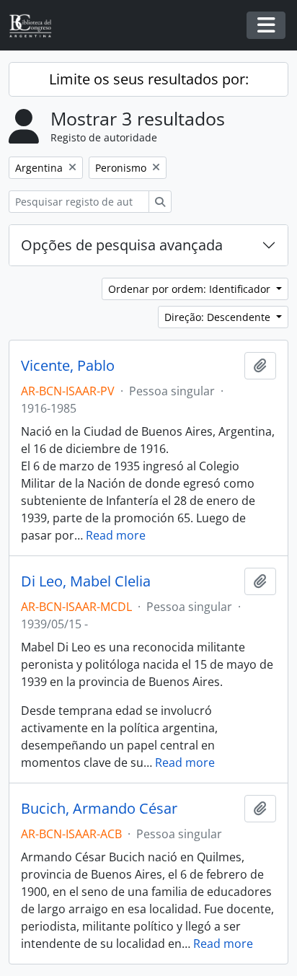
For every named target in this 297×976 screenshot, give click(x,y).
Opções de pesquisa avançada (122, 245)
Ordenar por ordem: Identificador (190, 289)
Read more (116, 535)
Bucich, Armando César (99, 808)
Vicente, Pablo (68, 365)
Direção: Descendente (218, 317)
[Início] (36, 25)
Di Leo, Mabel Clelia (86, 581)
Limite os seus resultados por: (149, 79)
